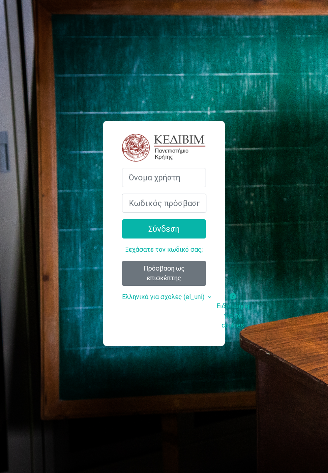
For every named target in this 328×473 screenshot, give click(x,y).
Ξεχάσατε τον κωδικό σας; (164, 249)
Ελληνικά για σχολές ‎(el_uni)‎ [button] (164, 297)
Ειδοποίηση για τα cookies (232, 315)
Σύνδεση (164, 229)
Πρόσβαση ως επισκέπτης (164, 273)
